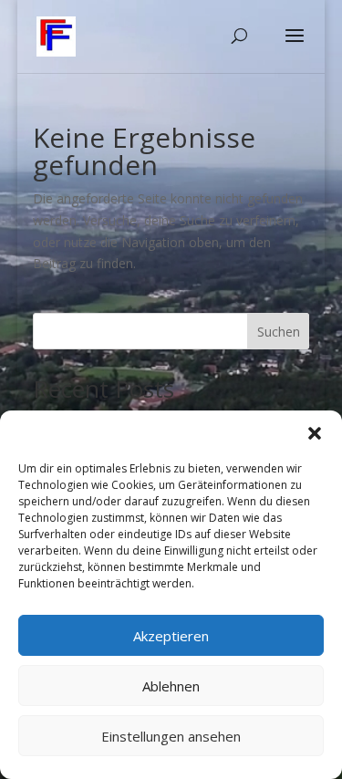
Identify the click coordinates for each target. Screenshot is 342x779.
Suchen (278, 331)
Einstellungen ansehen (171, 736)
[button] (315, 433)
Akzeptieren (171, 636)
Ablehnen (171, 686)
